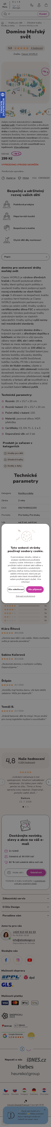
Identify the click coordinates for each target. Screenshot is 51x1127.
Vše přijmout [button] (35, 589)
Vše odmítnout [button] (16, 589)
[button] (25, 596)
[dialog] (25, 563)
